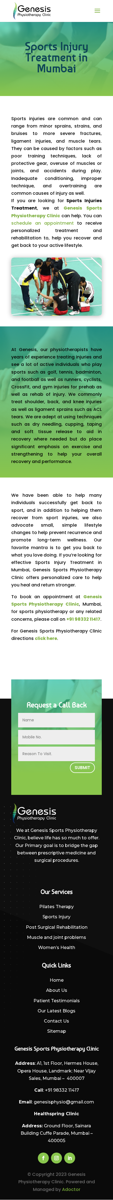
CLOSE (103, 535)
